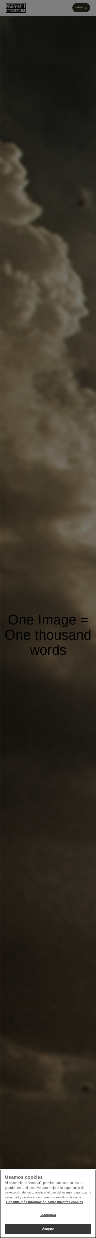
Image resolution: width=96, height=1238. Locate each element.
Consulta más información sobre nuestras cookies (44, 1202)
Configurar (48, 1215)
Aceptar (48, 1229)
